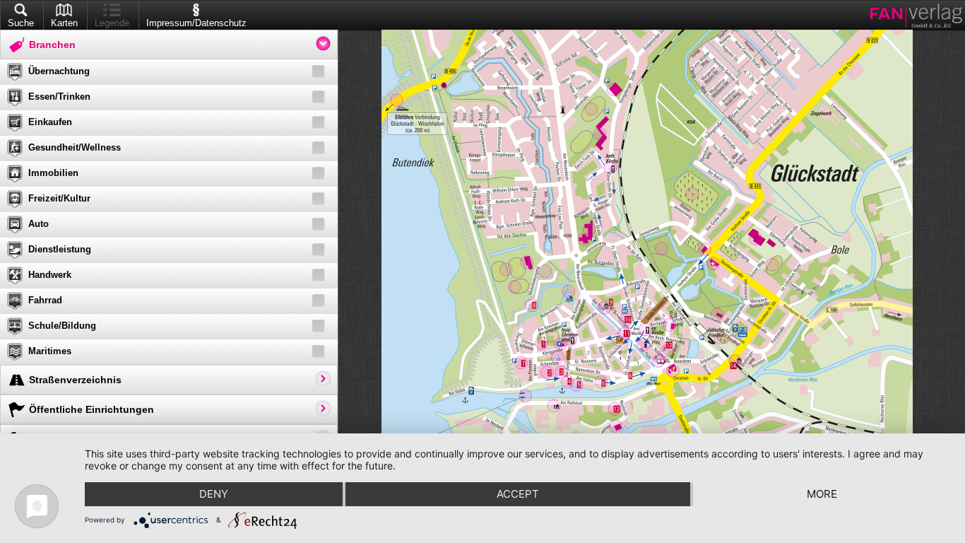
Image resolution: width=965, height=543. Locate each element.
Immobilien (53, 173)
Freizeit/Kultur (59, 198)
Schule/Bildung (62, 325)
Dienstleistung (59, 249)
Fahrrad (45, 300)
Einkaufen (50, 122)
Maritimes (49, 351)
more (822, 494)
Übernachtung (59, 71)
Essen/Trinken (59, 96)
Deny (213, 494)
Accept (518, 494)
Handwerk (49, 274)
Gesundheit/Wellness (74, 147)
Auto (38, 223)
